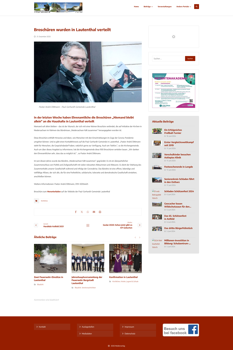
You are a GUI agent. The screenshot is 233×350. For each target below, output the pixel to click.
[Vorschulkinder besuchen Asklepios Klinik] (157, 158)
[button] (196, 6)
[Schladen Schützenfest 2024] (157, 194)
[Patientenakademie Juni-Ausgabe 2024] (173, 90)
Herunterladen (54, 191)
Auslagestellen (88, 327)
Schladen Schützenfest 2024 (179, 191)
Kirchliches (44, 201)
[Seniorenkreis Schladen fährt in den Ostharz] (157, 182)
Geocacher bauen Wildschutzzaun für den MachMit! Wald (176, 206)
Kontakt (42, 327)
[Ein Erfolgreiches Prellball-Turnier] (157, 133)
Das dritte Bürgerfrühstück (178, 228)
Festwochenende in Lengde (178, 166)
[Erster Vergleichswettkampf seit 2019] (157, 145)
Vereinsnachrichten (89, 288)
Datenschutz (130, 333)
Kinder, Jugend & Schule (129, 281)
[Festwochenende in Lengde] (157, 170)
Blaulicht (40, 284)
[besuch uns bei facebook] (181, 335)
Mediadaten (87, 333)
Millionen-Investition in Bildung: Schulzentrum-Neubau (176, 243)
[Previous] (135, 237)
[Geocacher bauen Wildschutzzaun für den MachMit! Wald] (157, 207)
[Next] (139, 237)
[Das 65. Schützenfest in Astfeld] (157, 219)
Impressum (129, 327)
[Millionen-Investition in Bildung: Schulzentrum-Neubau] (157, 244)
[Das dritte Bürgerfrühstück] (157, 231)
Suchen (190, 58)
